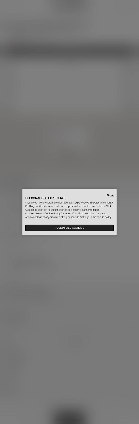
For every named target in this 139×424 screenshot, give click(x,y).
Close (110, 195)
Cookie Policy (52, 213)
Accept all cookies (69, 227)
